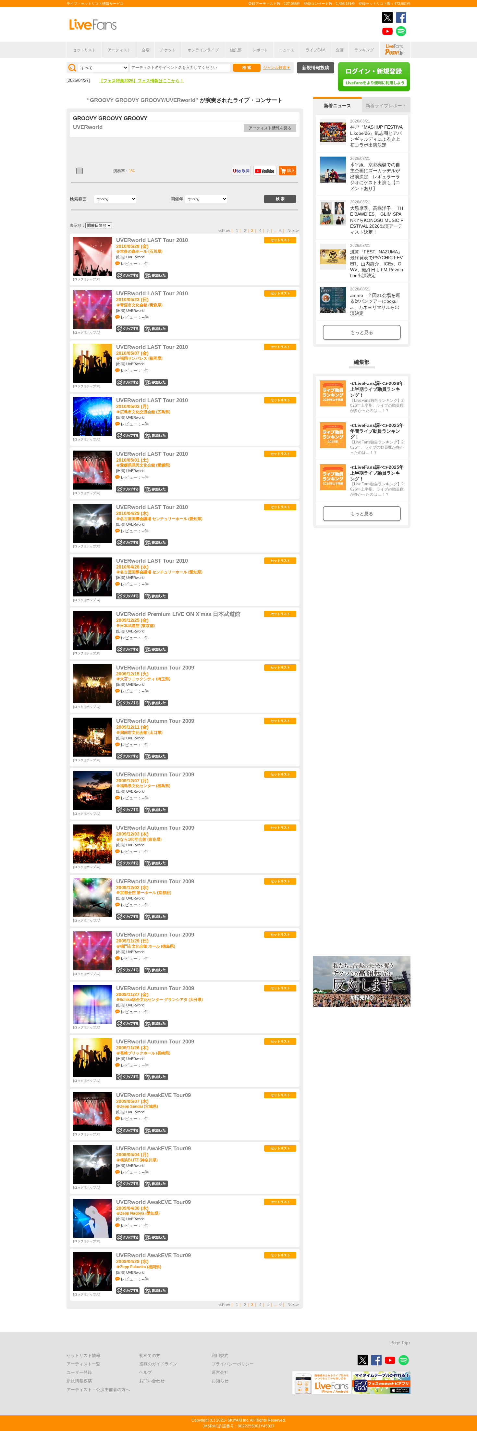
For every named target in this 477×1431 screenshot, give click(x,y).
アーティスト (119, 50)
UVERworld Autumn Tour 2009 (155, 668)
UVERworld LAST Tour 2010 (152, 240)
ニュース (286, 50)
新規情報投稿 (315, 67)
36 (156, 649)
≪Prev (224, 230)
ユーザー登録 (79, 1372)
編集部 (236, 50)
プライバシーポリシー (233, 1363)
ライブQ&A (315, 50)
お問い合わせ (152, 1380)
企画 (340, 50)
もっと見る (361, 332)
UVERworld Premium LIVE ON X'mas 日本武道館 (178, 614)
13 (156, 863)
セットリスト (84, 50)
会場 (146, 50)
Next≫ (293, 230)
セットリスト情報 (83, 1355)
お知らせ (220, 1380)
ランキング (364, 50)
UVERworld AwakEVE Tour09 (153, 1095)
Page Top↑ (400, 1342)
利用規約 (220, 1355)
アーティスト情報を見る (270, 128)
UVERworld (88, 127)
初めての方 (149, 1355)
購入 (291, 170)
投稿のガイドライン (158, 1363)
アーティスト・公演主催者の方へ (98, 1389)
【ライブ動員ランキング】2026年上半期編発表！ (145, 81)
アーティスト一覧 (83, 1363)
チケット (168, 50)
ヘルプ (145, 1372)
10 (156, 542)
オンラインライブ (203, 50)
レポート (260, 50)
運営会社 (220, 1372)
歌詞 (246, 171)
